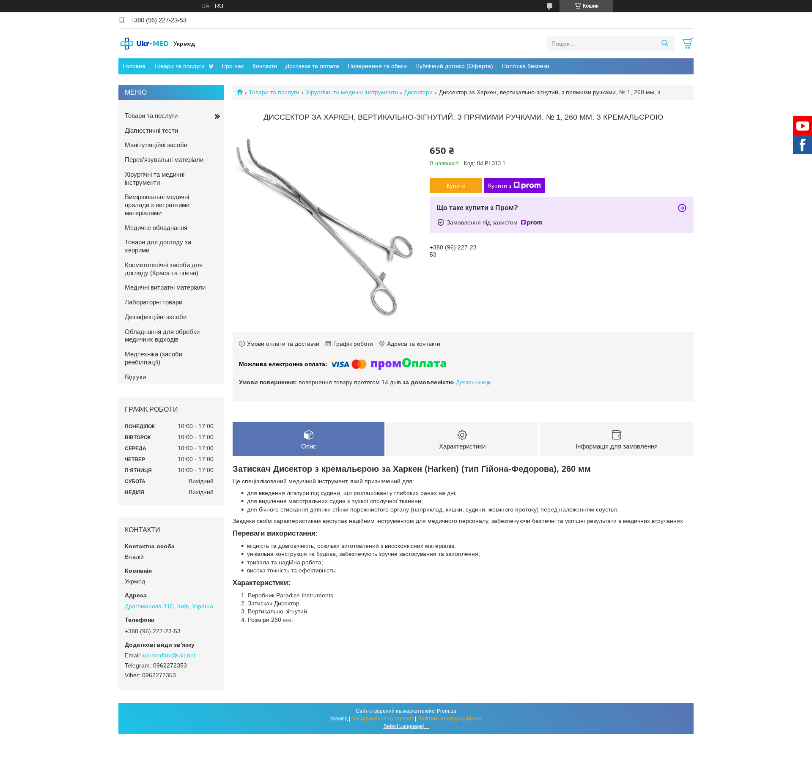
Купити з (499, 185)
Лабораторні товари (153, 302)
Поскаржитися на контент (382, 719)
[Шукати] (664, 43)
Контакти (264, 66)
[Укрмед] (143, 43)
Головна (134, 66)
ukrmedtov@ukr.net (169, 655)
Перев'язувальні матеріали (164, 159)
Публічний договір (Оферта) (454, 66)
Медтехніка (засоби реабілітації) (153, 358)
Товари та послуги (179, 66)
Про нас (233, 66)
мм (287, 619)
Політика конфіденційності (449, 719)
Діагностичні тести (151, 130)
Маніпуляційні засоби (156, 144)
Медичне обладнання (156, 227)
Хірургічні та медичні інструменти (352, 92)
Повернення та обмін (377, 66)
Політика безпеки (525, 66)
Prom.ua (446, 711)
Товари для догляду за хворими (158, 246)
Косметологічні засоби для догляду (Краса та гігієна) (164, 268)
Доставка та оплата (312, 66)
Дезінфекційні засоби (156, 316)
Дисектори (418, 92)
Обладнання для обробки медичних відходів (162, 335)
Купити (456, 185)
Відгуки (135, 376)
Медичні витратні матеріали (165, 287)
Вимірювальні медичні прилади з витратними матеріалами (157, 204)
